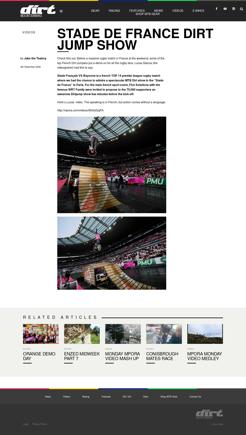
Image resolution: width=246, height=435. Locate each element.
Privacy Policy (39, 424)
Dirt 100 (127, 396)
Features (137, 10)
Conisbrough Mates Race (164, 344)
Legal (26, 424)
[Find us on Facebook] (216, 9)
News (158, 10)
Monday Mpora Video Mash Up (123, 344)
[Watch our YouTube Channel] (225, 9)
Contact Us (195, 396)
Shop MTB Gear (148, 14)
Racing (114, 10)
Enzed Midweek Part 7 (82, 344)
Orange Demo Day (41, 344)
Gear (95, 10)
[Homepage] (209, 413)
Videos (177, 10)
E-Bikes (198, 10)
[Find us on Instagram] (234, 9)
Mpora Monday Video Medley (205, 344)
